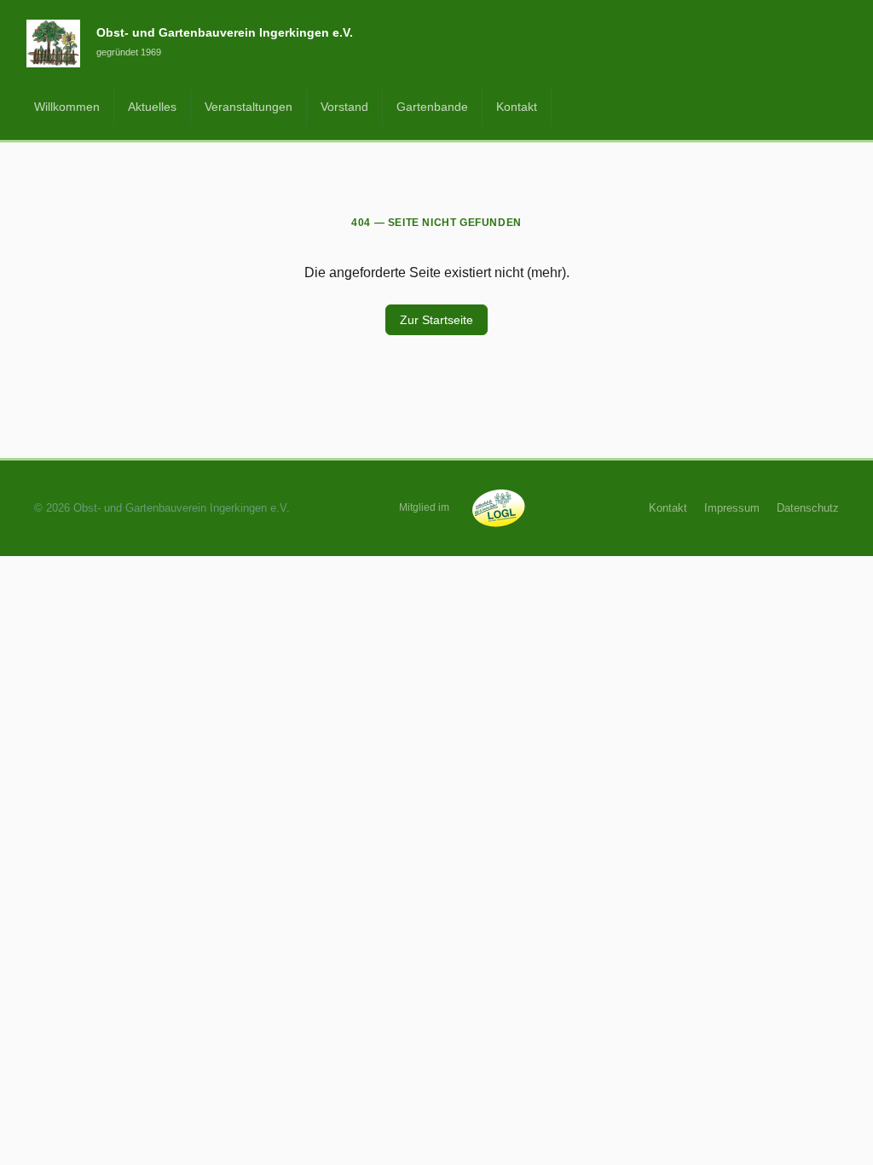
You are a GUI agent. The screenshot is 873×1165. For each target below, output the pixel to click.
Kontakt (516, 106)
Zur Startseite (436, 320)
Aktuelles (152, 106)
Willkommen (67, 106)
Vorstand (344, 106)
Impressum (732, 507)
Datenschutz (808, 507)
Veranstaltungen (248, 106)
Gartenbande (432, 106)
